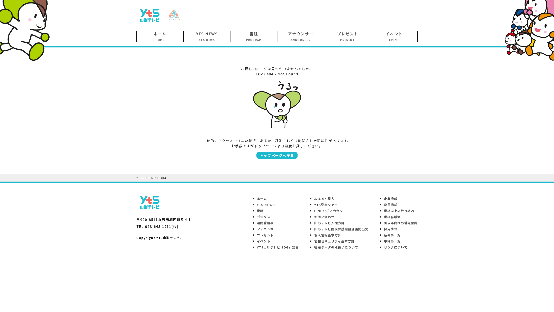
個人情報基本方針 (327, 235)
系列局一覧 (392, 235)
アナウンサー (267, 229)
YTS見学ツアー (326, 204)
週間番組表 (265, 223)
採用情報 (390, 229)
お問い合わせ (324, 216)
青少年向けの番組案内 (401, 223)
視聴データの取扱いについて (336, 247)
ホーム (262, 198)
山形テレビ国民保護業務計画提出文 (341, 229)
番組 (260, 210)
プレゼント (265, 235)
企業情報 (390, 198)
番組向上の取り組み (399, 210)
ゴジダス (263, 216)
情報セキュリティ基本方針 (334, 241)
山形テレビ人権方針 (329, 223)
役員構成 (390, 204)
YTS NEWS (266, 204)
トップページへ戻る (277, 155)
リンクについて (395, 247)
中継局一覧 (392, 241)
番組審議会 (392, 216)
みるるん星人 (324, 198)
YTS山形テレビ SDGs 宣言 (278, 247)
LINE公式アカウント (330, 210)
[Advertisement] (339, 15)
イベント (263, 241)
